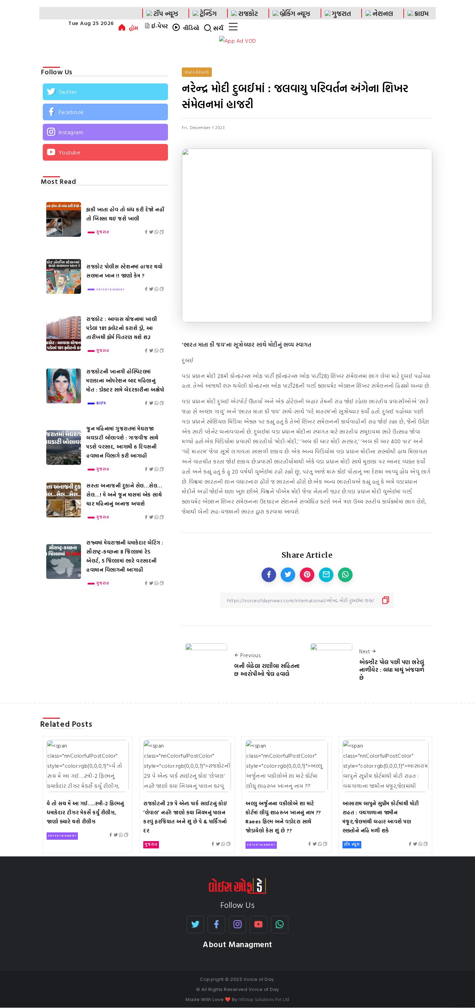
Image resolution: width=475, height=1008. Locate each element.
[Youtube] (105, 152)
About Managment (237, 944)
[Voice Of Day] (238, 885)
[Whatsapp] (279, 924)
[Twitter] (105, 91)
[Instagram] (105, 132)
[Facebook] (105, 112)
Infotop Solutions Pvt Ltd (264, 999)
